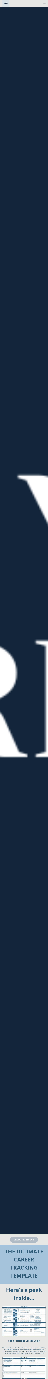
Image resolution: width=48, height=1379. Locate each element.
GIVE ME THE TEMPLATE (24, 1240)
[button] (44, 3)
